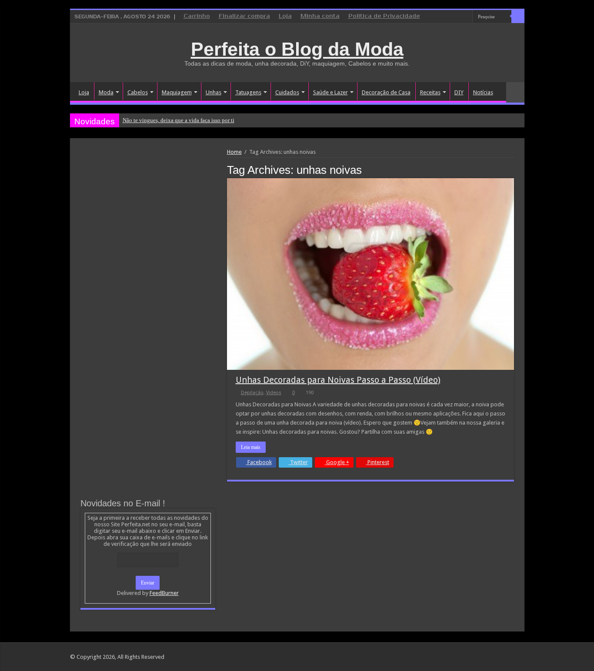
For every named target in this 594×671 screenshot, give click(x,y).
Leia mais (250, 447)
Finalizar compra (244, 16)
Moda (106, 92)
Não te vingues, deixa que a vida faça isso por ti (178, 120)
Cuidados (287, 92)
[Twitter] (457, 17)
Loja (285, 16)
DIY (459, 92)
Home (234, 152)
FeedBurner (164, 593)
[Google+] (441, 17)
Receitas (430, 92)
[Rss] (433, 17)
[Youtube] (466, 17)
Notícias (483, 92)
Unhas (213, 92)
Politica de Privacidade (384, 16)
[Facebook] (449, 17)
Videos (273, 392)
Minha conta (320, 16)
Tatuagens (248, 92)
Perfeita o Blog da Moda (297, 49)
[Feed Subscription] (511, 169)
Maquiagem (177, 92)
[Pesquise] (517, 16)
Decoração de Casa (386, 92)
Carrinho (197, 16)
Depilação (252, 392)
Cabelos (137, 92)
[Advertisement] (147, 213)
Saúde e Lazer (330, 92)
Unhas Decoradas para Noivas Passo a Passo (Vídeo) (338, 380)
